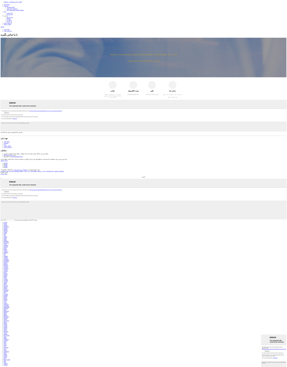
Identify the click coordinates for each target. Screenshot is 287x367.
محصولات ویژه (23, 169)
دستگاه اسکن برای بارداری (30, 171)
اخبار (5, 11)
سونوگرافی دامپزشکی (12, 8)
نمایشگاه (9, 18)
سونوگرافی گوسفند (59, 171)
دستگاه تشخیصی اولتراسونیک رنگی (15, 10)
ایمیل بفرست (4, 174)
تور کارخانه (9, 21)
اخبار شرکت (10, 14)
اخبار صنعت (9, 13)
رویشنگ (39, 171)
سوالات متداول (7, 24)
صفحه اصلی (7, 4)
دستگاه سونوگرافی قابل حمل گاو (15, 171)
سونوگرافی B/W (11, 7)
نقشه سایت (16, 169)
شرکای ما (9, 20)
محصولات (6, 6)
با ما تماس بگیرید (8, 23)
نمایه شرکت (10, 17)
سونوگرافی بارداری (47, 171)
